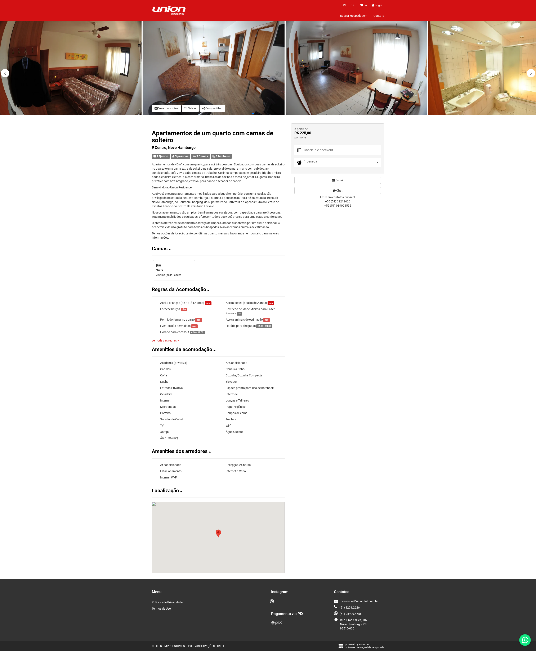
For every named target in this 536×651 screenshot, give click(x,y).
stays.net (364, 644)
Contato (379, 15)
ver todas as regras (164, 340)
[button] (531, 73)
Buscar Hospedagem (353, 15)
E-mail (339, 180)
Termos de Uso (161, 608)
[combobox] (342, 162)
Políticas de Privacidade (167, 602)
